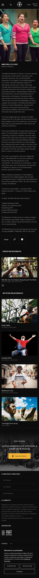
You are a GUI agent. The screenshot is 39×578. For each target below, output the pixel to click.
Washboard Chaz (7, 391)
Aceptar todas (11, 566)
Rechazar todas (27, 566)
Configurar (19, 571)
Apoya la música (20, 456)
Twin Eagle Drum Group (10, 423)
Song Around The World (16, 281)
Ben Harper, (4, 281)
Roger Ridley (6, 325)
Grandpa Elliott (7, 358)
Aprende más (6, 525)
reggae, (9, 281)
